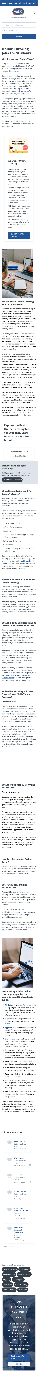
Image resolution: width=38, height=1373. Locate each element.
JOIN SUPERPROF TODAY (18, 235)
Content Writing (9, 1290)
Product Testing (21, 1285)
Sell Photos (22, 1290)
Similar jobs (8, 1246)
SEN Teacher (19, 1158)
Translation (7, 1285)
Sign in (19, 1364)
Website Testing (24, 1274)
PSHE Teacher (19, 1141)
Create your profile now (12, 480)
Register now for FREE (17, 1357)
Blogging (6, 1279)
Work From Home (10, 1269)
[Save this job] (29, 1148)
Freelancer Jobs (9, 1274)
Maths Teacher (20, 1191)
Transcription (18, 1279)
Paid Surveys (24, 1269)
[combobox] (19, 24)
